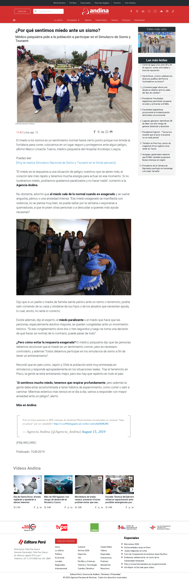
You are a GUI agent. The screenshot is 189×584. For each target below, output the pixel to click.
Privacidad (115, 574)
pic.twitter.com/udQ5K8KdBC (94, 423)
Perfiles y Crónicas (86, 561)
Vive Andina (130, 3)
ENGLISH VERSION (66, 541)
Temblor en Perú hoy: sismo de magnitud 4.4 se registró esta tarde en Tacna (156, 146)
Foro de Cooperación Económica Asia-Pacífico (145, 554)
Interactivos (106, 557)
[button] (15, 489)
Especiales (86, 3)
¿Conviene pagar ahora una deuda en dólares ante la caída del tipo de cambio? (156, 90)
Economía (59, 557)
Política (58, 554)
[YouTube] (149, 11)
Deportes (82, 554)
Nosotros (105, 568)
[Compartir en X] (37, 507)
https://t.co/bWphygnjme (66, 423)
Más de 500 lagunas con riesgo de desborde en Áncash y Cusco (56, 499)
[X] (137, 11)
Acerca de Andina (91, 574)
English (22, 11)
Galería (88, 20)
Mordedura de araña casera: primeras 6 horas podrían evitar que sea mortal (87, 500)
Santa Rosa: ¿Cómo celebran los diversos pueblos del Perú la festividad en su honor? (157, 79)
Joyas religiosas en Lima (135, 551)
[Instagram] (155, 11)
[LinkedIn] (143, 11)
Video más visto (157, 29)
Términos (105, 574)
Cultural (81, 547)
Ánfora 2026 (83, 550)
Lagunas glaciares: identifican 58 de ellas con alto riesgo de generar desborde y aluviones (157, 124)
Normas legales (102, 3)
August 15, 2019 (93, 432)
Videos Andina (27, 468)
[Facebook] (131, 11)
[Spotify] (167, 11)
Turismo (117, 3)
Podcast (126, 20)
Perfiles (73, 3)
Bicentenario (59, 3)
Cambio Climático (86, 568)
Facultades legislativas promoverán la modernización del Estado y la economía (156, 112)
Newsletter (140, 20)
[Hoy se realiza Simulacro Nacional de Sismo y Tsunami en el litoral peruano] (66, 162)
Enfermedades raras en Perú (137, 547)
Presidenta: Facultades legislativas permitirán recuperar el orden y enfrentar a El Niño (157, 101)
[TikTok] (173, 11)
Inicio (57, 547)
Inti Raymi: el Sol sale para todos (139, 567)
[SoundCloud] (161, 11)
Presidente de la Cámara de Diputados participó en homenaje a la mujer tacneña (157, 168)
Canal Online (101, 20)
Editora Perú (75, 574)
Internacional (61, 568)
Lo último (58, 20)
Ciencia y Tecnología (87, 565)
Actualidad (73, 20)
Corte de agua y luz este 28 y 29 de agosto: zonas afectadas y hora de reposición (157, 68)
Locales (58, 561)
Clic (79, 557)
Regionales (60, 565)
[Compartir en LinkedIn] (40, 507)
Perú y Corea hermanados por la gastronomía (145, 564)
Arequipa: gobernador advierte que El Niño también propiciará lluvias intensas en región (156, 157)
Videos (114, 20)
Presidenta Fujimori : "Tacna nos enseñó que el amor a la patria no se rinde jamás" (157, 135)
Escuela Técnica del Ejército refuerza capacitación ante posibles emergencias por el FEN (119, 500)
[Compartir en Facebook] (34, 507)
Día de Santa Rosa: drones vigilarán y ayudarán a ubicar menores (27, 499)
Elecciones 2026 (131, 544)
